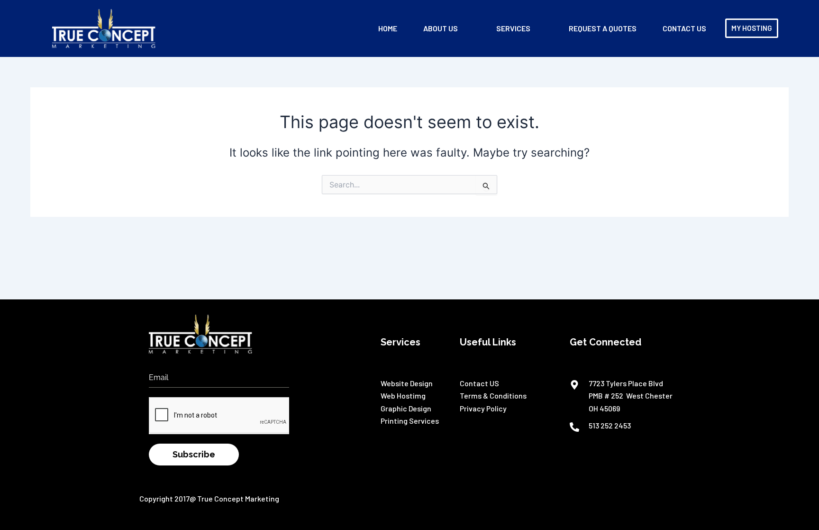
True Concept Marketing (238, 498)
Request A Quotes (603, 28)
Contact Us (684, 28)
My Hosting (751, 28)
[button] (446, 28)
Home (387, 28)
